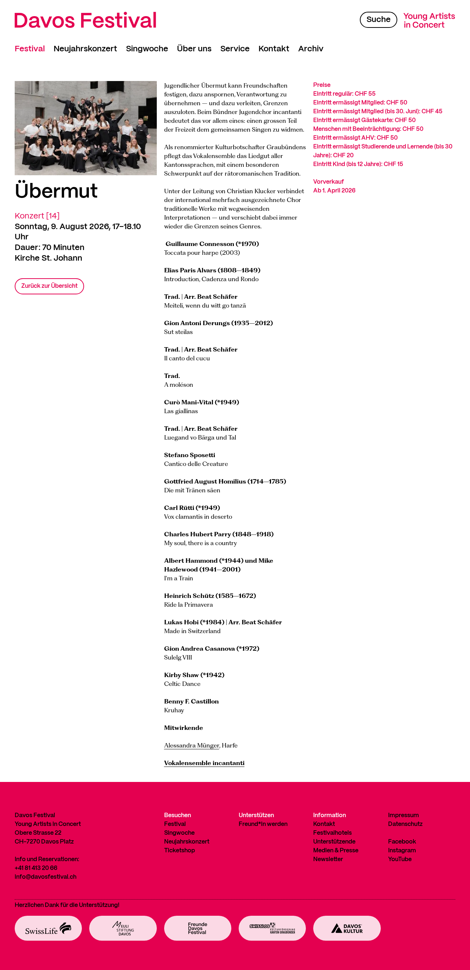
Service (235, 49)
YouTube (400, 859)
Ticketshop (179, 850)
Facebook (402, 842)
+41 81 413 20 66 (36, 868)
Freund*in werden (263, 824)
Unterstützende (334, 842)
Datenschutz (405, 824)
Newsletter (328, 859)
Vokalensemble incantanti (204, 763)
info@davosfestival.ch (45, 877)
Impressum (403, 815)
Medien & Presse (335, 850)
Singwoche (147, 49)
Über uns (194, 49)
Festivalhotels (332, 833)
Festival (30, 49)
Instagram (402, 850)
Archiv (310, 49)
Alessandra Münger (191, 745)
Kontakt (273, 49)
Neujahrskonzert (85, 49)
